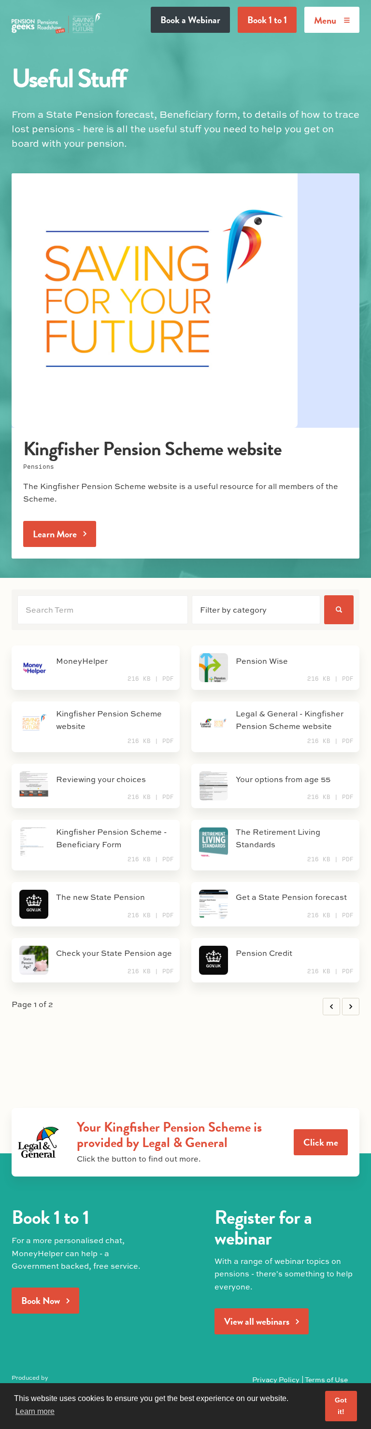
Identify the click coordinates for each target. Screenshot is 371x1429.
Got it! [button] (341, 1405)
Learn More (55, 534)
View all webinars (256, 1321)
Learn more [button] (35, 1411)
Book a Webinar (190, 20)
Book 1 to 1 (267, 20)
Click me (320, 1142)
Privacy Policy (276, 1379)
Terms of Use (326, 1379)
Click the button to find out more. (139, 1158)
